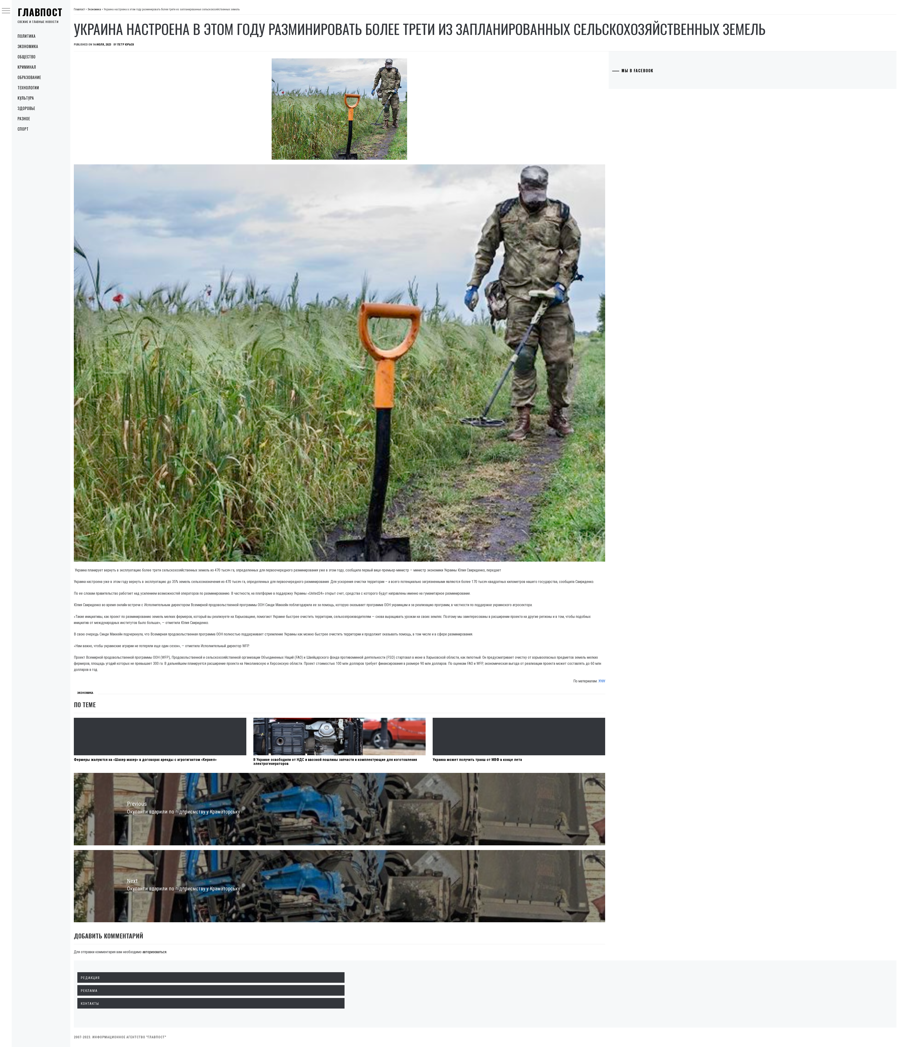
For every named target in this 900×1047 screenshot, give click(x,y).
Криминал (27, 67)
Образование (29, 77)
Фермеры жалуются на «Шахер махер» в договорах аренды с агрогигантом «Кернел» (145, 759)
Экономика (28, 46)
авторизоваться (154, 952)
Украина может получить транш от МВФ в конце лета (477, 759)
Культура (26, 98)
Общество (27, 57)
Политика (27, 36)
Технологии (28, 88)
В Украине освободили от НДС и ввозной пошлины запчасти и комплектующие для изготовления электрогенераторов (335, 761)
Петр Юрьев (125, 44)
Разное (24, 118)
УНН (601, 681)
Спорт (23, 129)
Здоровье (26, 108)
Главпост (40, 12)
